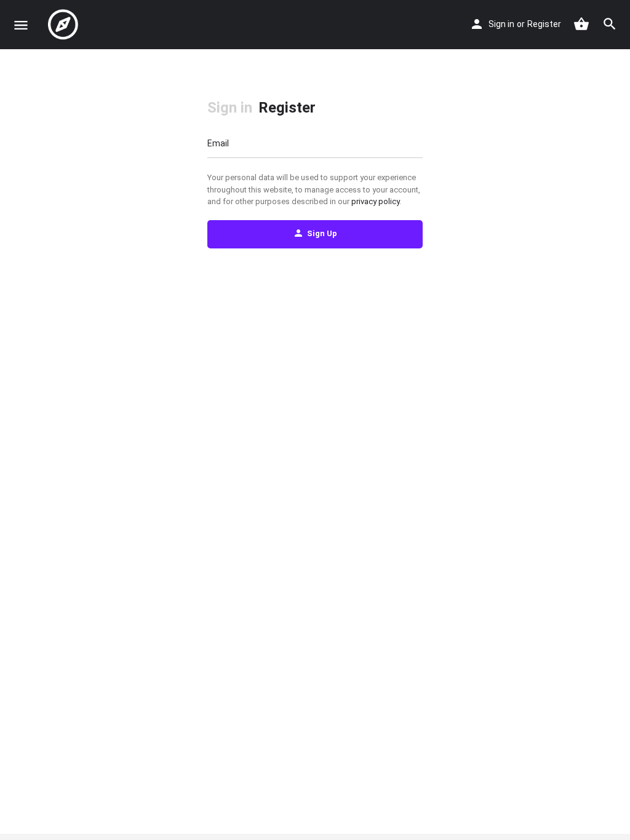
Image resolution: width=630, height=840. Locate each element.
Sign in (501, 24)
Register (544, 24)
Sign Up (322, 233)
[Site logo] (64, 24)
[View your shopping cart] (581, 24)
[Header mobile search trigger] (610, 24)
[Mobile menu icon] (21, 25)
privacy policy (375, 201)
